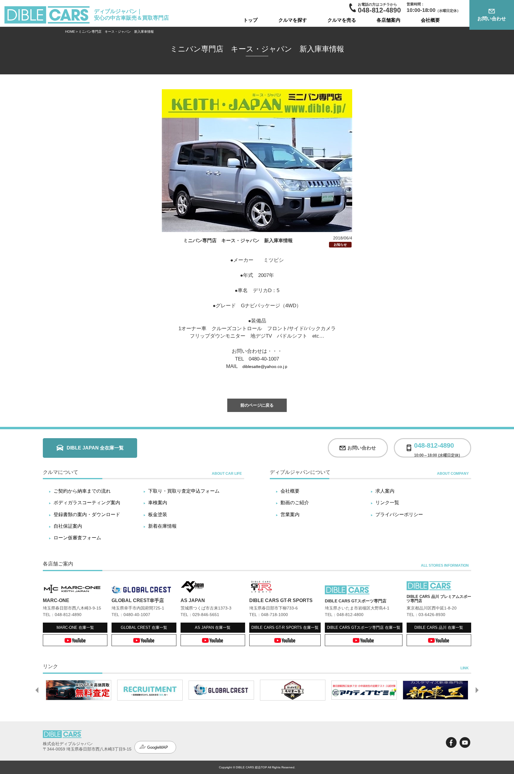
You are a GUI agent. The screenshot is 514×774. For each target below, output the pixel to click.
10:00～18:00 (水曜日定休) (437, 448)
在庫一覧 (75, 627)
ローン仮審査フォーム (77, 537)
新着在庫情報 (162, 526)
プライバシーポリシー (399, 514)
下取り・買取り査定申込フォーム (184, 490)
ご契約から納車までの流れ (82, 490)
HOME (70, 31)
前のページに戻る (257, 405)
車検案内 (157, 502)
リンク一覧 (387, 502)
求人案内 (384, 490)
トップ (250, 20)
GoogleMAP (157, 747)
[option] (78, 690)
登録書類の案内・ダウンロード (87, 514)
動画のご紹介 (294, 502)
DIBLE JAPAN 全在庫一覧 (95, 447)
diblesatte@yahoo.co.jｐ (265, 366)
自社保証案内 (68, 526)
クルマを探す (292, 20)
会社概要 (430, 20)
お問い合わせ (491, 18)
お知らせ (340, 244)
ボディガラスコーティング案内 (87, 502)
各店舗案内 (388, 20)
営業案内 (290, 514)
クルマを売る (341, 20)
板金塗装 (157, 514)
